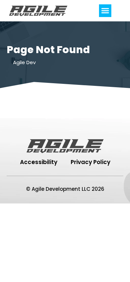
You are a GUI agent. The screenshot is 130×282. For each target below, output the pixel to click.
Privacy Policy (90, 162)
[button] (105, 10)
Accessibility (38, 162)
